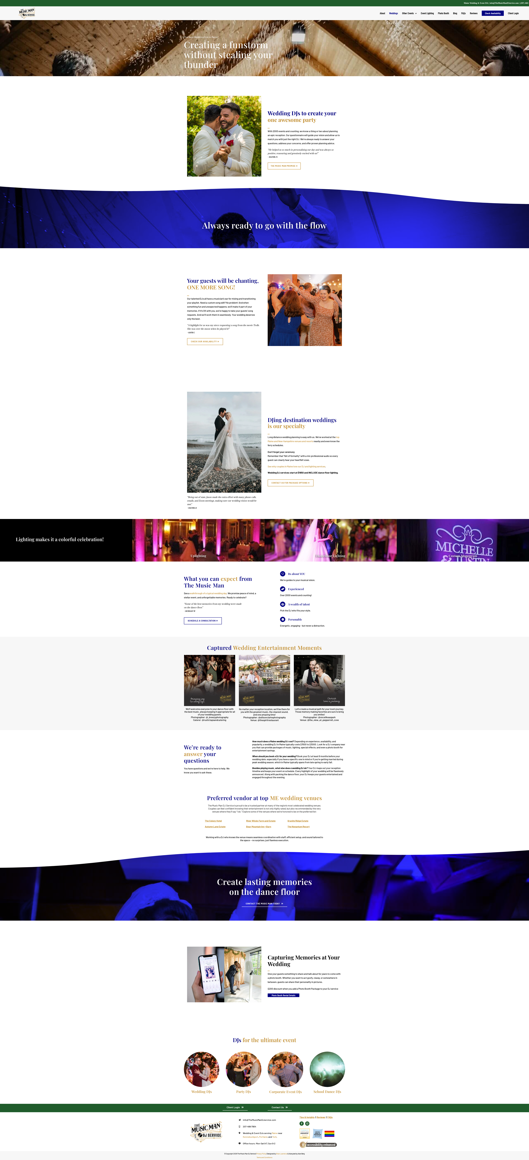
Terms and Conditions (264, 1157)
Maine (274, 1133)
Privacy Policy (261, 1154)
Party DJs (243, 1091)
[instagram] (307, 1123)
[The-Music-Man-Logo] (206, 1122)
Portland (263, 1136)
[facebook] (301, 1123)
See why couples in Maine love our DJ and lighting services (296, 466)
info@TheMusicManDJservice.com (504, 3)
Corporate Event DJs (285, 1091)
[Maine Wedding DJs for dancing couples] (201, 1052)
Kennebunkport (250, 1136)
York (274, 1136)
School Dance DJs (327, 1091)
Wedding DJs (201, 1091)
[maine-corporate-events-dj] (285, 1052)
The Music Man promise (283, 166)
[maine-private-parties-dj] (243, 1052)
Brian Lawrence (281, 1154)
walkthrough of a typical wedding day (208, 593)
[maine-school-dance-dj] (327, 1052)
